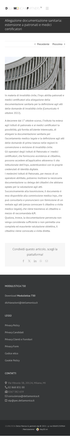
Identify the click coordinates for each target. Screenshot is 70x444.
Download (20, 295)
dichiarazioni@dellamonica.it (21, 302)
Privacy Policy (12, 325)
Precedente (43, 44)
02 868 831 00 (16, 387)
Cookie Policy (12, 360)
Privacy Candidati (14, 332)
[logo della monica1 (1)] (24, 5)
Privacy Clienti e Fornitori (18, 339)
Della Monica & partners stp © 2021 (30, 426)
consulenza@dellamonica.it (23, 396)
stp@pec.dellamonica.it (21, 400)
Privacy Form (12, 346)
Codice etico (11, 353)
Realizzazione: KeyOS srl (35, 429)
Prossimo (57, 44)
